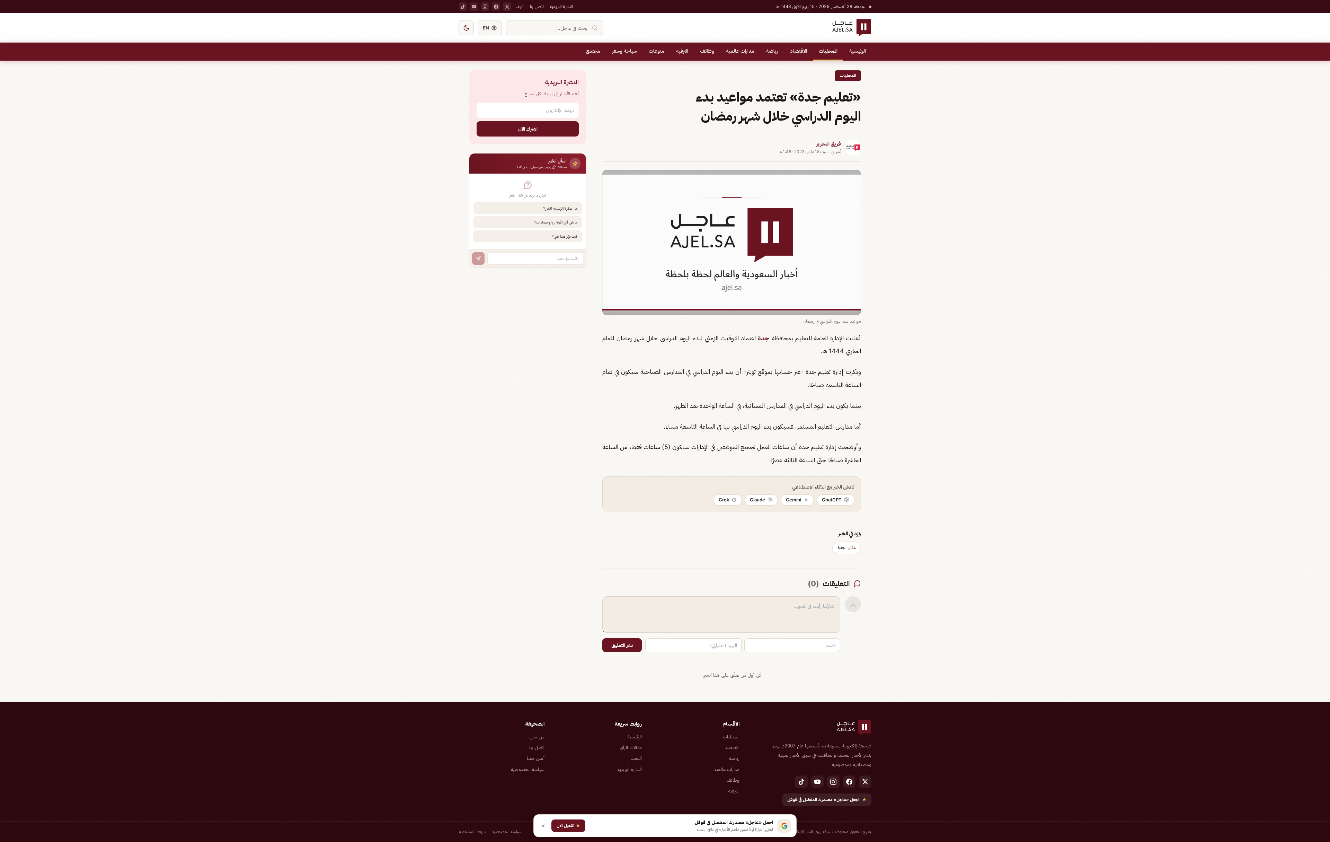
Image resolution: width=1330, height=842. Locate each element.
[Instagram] (485, 6)
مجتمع (593, 51)
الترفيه (682, 51)
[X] (507, 6)
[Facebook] (496, 6)
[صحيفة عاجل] (851, 28)
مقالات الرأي (631, 747)
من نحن (536, 736)
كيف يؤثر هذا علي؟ (564, 236)
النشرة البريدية (561, 6)
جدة (763, 338)
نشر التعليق (622, 645)
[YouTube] (474, 6)
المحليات (828, 51)
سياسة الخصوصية (527, 769)
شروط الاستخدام (472, 831)
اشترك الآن (528, 129)
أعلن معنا (535, 758)
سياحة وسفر (624, 51)
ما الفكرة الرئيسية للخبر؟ (560, 208)
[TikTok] (463, 6)
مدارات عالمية (740, 51)
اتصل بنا (537, 6)
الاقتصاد (798, 51)
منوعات (656, 51)
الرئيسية (857, 51)
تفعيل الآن (568, 825)
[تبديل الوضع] (466, 27)
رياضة (772, 51)
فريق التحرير (828, 144)
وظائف (707, 51)
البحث (636, 758)
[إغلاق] (543, 826)
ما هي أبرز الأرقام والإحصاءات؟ (555, 222)
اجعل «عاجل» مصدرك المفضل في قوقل (827, 799)
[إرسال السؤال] (478, 258)
